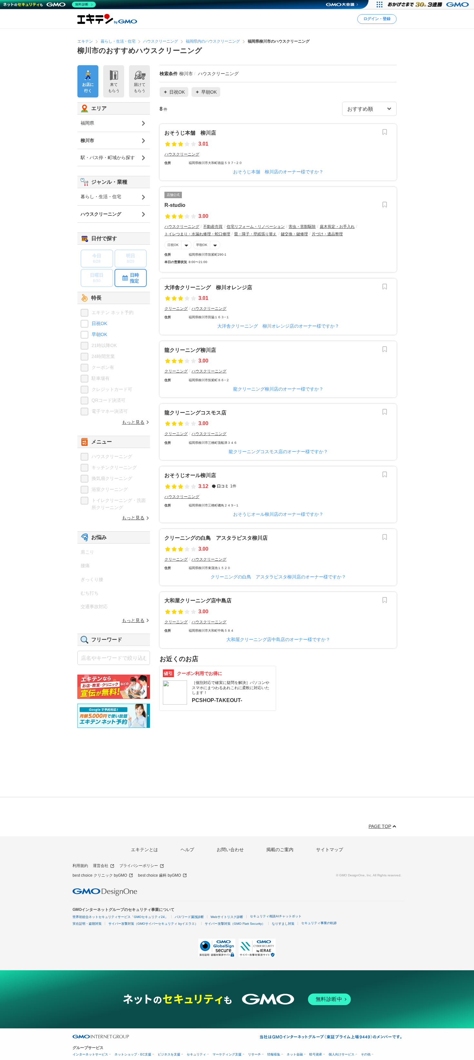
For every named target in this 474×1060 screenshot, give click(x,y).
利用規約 (80, 865)
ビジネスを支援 (169, 1054)
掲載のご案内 (279, 849)
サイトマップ (329, 849)
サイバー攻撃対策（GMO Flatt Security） (235, 923)
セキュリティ (196, 1054)
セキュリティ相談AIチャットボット (275, 916)
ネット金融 (295, 1054)
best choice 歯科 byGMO (159, 875)
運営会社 (100, 865)
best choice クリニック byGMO (100, 875)
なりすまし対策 (283, 923)
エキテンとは (144, 849)
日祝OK (173, 245)
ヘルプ (187, 849)
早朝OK (201, 245)
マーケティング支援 (227, 1054)
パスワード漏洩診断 (189, 917)
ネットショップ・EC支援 (132, 1054)
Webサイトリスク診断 (227, 917)
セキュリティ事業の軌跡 (319, 923)
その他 (365, 1054)
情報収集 (273, 1054)
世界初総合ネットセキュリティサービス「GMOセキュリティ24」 (120, 917)
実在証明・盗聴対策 (87, 923)
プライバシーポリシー (138, 865)
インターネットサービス (90, 1054)
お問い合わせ (230, 849)
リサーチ (254, 1054)
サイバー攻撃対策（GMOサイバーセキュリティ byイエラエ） (153, 923)
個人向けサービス (341, 1054)
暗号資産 (315, 1054)
